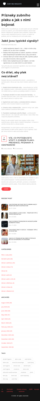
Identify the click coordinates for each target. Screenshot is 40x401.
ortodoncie (16, 369)
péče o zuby (18, 359)
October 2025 (6, 343)
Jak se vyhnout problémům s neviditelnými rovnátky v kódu (23, 222)
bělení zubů (6, 362)
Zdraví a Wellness (7, 283)
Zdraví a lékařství (7, 291)
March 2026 (6, 323)
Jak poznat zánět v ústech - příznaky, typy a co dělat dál (23, 230)
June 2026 (5, 311)
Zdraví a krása (7, 267)
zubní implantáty (24, 375)
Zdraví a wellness (8, 263)
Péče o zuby (6, 255)
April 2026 (5, 319)
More (6, 189)
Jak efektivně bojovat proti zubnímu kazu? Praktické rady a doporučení (23, 205)
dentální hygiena (7, 359)
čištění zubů (14, 375)
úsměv (31, 372)
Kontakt (36, 389)
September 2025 (7, 347)
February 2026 (7, 327)
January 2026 (6, 331)
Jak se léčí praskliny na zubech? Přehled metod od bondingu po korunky (22, 239)
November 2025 (7, 339)
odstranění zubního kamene (10, 372)
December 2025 (7, 335)
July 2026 (5, 307)
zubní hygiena (6, 369)
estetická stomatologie (18, 362)
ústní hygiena (6, 365)
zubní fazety (31, 362)
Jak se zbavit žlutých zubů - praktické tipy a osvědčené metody (23, 213)
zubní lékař (14, 379)
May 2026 (5, 315)
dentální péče (27, 365)
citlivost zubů (16, 365)
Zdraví (4, 271)
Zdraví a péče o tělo (8, 279)
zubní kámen (28, 359)
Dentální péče (7, 259)
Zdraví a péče (6, 275)
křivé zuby (5, 379)
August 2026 (6, 303)
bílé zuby (5, 375)
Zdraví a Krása (6, 287)
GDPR (30, 389)
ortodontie (23, 372)
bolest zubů (26, 369)
